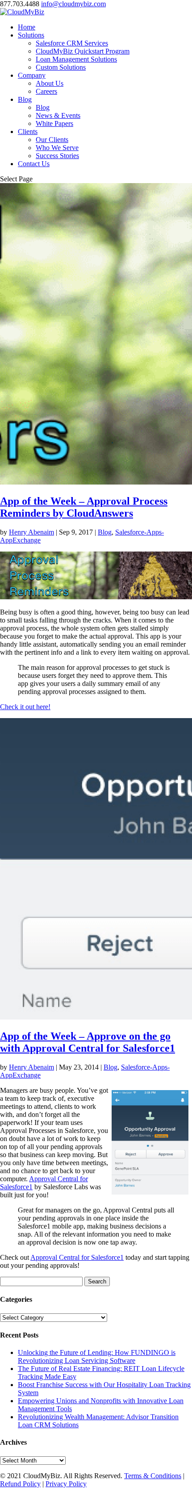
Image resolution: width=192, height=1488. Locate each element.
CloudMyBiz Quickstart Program (82, 51)
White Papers (54, 123)
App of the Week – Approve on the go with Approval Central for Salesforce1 (87, 1042)
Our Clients (52, 139)
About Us (49, 83)
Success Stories (57, 155)
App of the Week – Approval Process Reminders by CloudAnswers (83, 507)
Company (32, 75)
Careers (46, 91)
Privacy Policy (66, 1484)
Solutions (31, 35)
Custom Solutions (61, 67)
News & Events (58, 115)
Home (26, 27)
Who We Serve (57, 147)
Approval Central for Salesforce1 (77, 1257)
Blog (25, 99)
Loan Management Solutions (76, 59)
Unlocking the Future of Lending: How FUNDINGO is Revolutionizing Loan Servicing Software (96, 1356)
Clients (28, 131)
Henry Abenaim (31, 532)
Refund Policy (20, 1484)
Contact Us (34, 163)
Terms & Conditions (152, 1476)
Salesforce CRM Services (72, 43)
